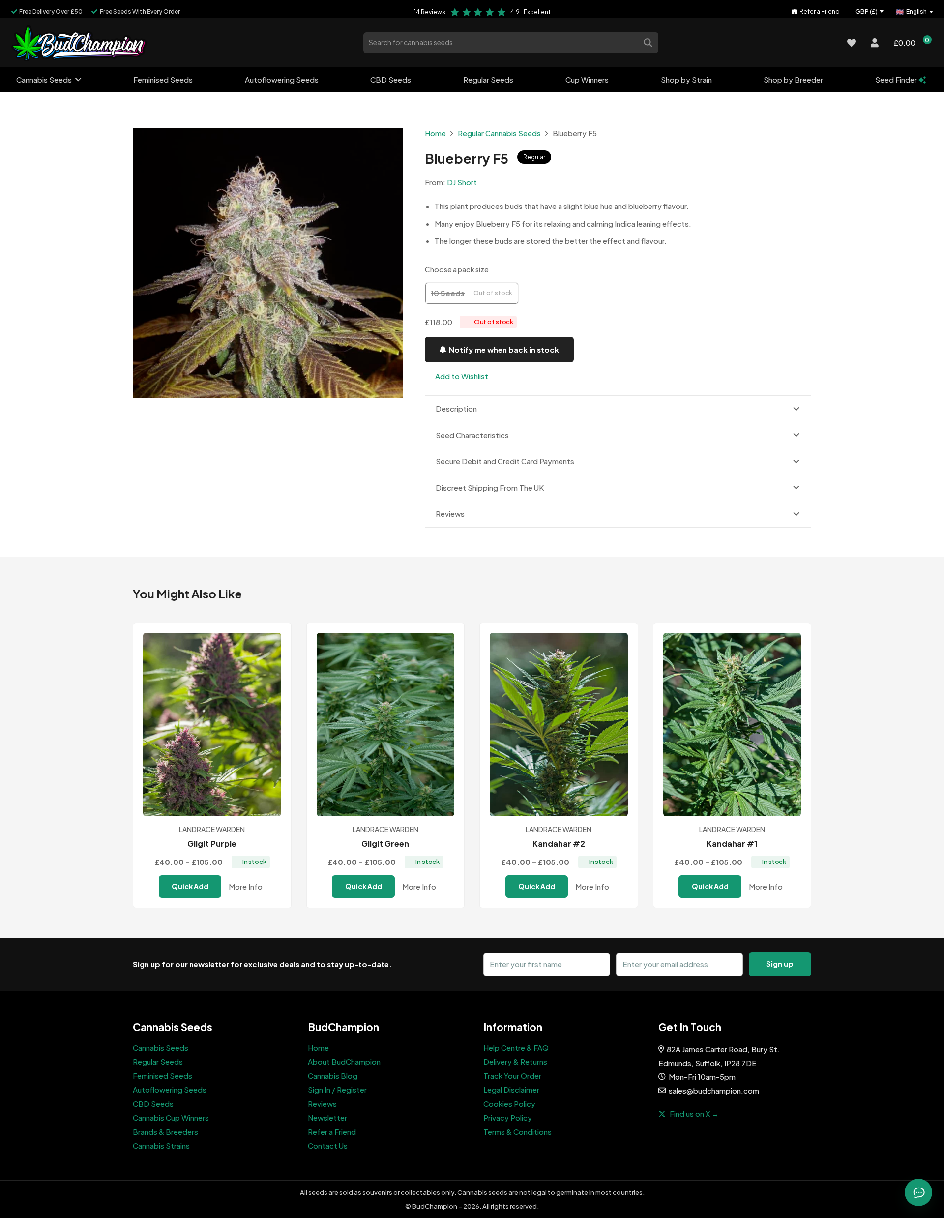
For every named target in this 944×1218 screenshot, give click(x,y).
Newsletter (327, 1117)
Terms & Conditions (517, 1131)
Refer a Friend (332, 1131)
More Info (246, 886)
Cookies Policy (509, 1103)
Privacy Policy (507, 1117)
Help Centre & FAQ (516, 1047)
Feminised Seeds (162, 1075)
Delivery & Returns (515, 1061)
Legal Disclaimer (511, 1089)
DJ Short (462, 182)
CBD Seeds (153, 1103)
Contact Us (328, 1145)
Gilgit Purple (211, 843)
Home (435, 133)
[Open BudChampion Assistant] (918, 1192)
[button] (456, 376)
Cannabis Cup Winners (171, 1117)
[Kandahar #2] (559, 724)
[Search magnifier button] (649, 41)
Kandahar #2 (558, 843)
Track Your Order (512, 1075)
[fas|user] (875, 43)
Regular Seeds (158, 1061)
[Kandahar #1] (732, 724)
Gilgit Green (385, 843)
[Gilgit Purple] (212, 724)
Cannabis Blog (332, 1075)
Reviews (322, 1103)
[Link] (79, 43)
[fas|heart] (851, 43)
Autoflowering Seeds (169, 1089)
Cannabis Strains (161, 1145)
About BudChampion (344, 1061)
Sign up (780, 963)
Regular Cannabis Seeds (499, 133)
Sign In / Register (337, 1089)
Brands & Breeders (165, 1131)
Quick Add (190, 886)
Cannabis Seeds (160, 1047)
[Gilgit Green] (386, 724)
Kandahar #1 (732, 843)
